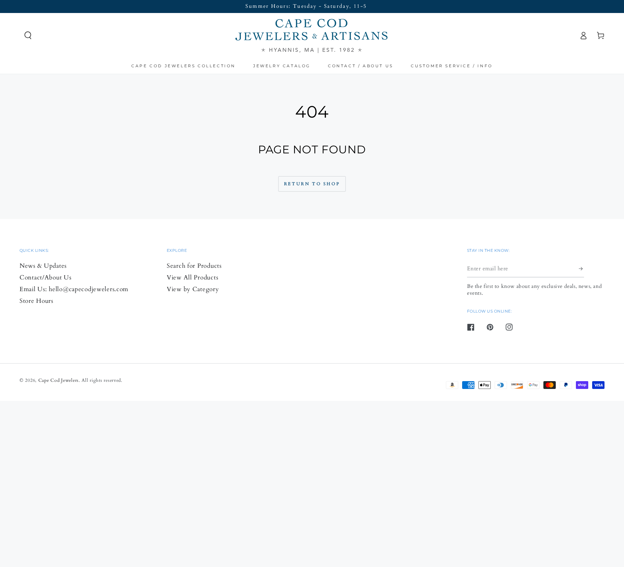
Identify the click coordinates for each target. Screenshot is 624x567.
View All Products (192, 277)
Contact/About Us (46, 277)
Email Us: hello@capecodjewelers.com (74, 289)
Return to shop (312, 184)
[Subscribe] (581, 268)
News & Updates (43, 266)
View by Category (193, 289)
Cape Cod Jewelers (58, 380)
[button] (28, 35)
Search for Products (194, 266)
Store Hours (36, 301)
